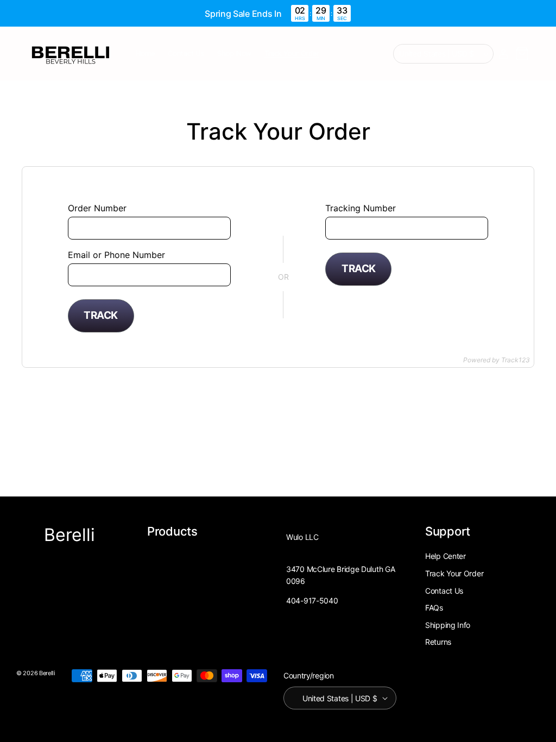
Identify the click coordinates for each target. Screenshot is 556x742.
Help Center (445, 556)
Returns (438, 641)
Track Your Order (454, 573)
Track (101, 315)
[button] (522, 53)
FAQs (434, 607)
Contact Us (444, 590)
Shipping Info (447, 625)
